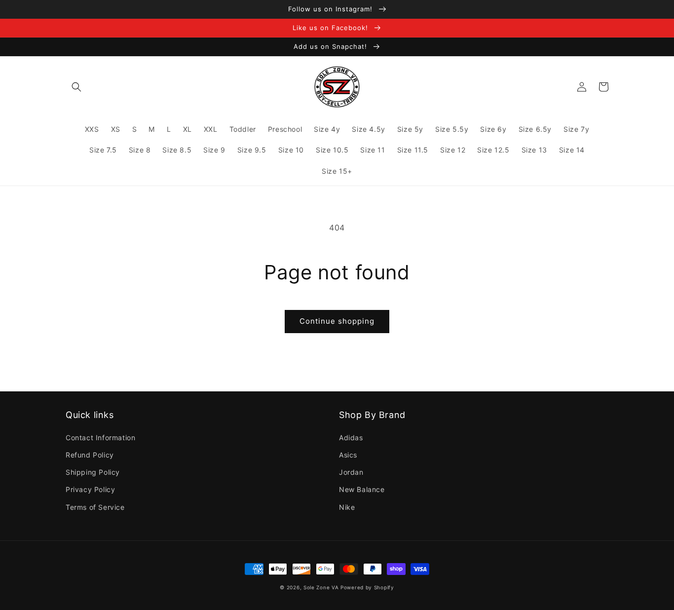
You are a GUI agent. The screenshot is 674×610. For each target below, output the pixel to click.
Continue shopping (337, 321)
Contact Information (100, 437)
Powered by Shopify (367, 587)
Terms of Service (95, 507)
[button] (76, 87)
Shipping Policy (93, 472)
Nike (347, 507)
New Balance (362, 489)
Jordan (351, 472)
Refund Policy (90, 455)
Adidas (351, 437)
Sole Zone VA (320, 587)
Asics (348, 455)
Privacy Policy (90, 489)
